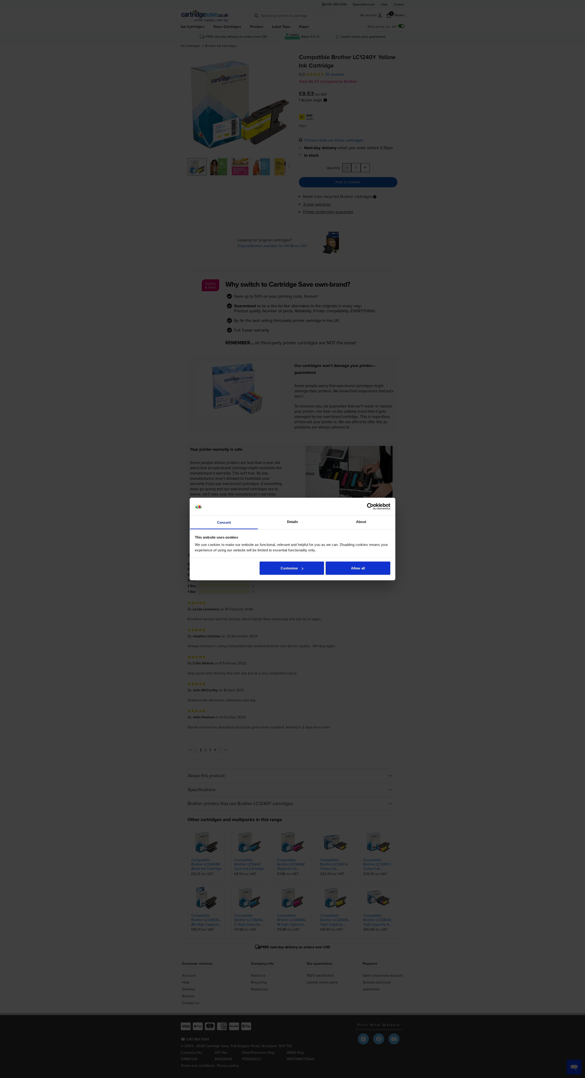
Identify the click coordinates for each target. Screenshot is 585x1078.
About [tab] (361, 521)
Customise (289, 568)
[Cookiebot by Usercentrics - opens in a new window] (370, 506)
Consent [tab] (224, 522)
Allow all (358, 568)
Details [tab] (292, 521)
